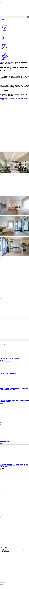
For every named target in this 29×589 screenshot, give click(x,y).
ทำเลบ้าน (4, 29)
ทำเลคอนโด (4, 23)
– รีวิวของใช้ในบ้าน (2, 575)
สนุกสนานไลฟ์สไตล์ (4, 53)
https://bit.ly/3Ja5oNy (23, 94)
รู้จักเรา (2, 39)
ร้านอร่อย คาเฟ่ (5, 33)
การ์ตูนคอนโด (4, 24)
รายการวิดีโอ (3, 31)
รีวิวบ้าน (4, 28)
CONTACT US (3, 586)
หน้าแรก (3, 19)
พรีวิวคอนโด (2, 559)
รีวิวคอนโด (4, 22)
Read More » (1, 360)
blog (3, 36)
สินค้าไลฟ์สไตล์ (5, 32)
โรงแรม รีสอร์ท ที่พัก (5, 34)
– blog (1, 573)
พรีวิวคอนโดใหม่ (5, 21)
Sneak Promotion (5, 62)
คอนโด (2, 42)
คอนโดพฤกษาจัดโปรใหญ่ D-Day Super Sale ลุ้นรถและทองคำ (9, 358)
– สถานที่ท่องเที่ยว (2, 576)
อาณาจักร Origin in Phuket (4, 441)
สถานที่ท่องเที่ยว (5, 35)
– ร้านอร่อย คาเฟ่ (2, 574)
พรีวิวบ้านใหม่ (4, 27)
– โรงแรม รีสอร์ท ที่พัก (3, 577)
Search (1, 16)
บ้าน (2, 26)
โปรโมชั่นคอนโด (5, 25)
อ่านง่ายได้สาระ (3, 38)
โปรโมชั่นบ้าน (4, 30)
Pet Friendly (3, 37)
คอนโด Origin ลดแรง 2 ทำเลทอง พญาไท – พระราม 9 (8, 373)
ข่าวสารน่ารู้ (3, 20)
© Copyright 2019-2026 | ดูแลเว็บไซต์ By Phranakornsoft (7, 587)
